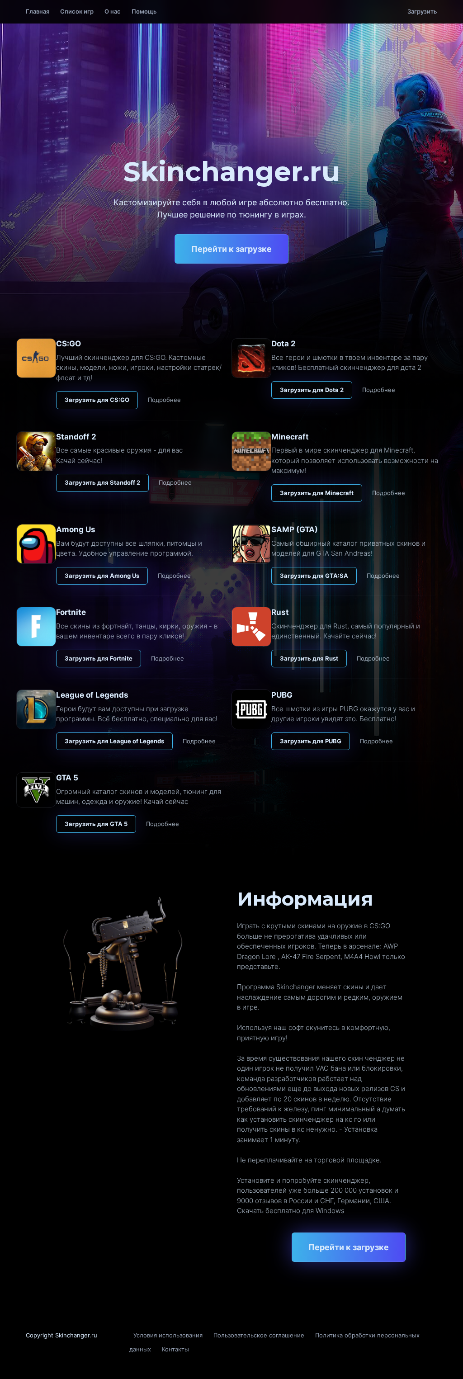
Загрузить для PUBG (310, 741)
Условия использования (168, 1335)
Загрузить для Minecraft (317, 492)
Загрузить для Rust (309, 658)
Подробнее (164, 399)
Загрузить (422, 11)
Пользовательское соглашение (258, 1335)
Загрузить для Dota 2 (312, 389)
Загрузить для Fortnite (98, 658)
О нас (112, 11)
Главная (37, 11)
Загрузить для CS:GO (97, 399)
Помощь (144, 11)
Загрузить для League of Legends (114, 741)
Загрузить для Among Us (102, 575)
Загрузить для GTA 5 (96, 823)
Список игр (77, 11)
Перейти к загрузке (231, 249)
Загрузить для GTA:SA (314, 575)
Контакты (175, 1349)
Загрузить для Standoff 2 (102, 482)
